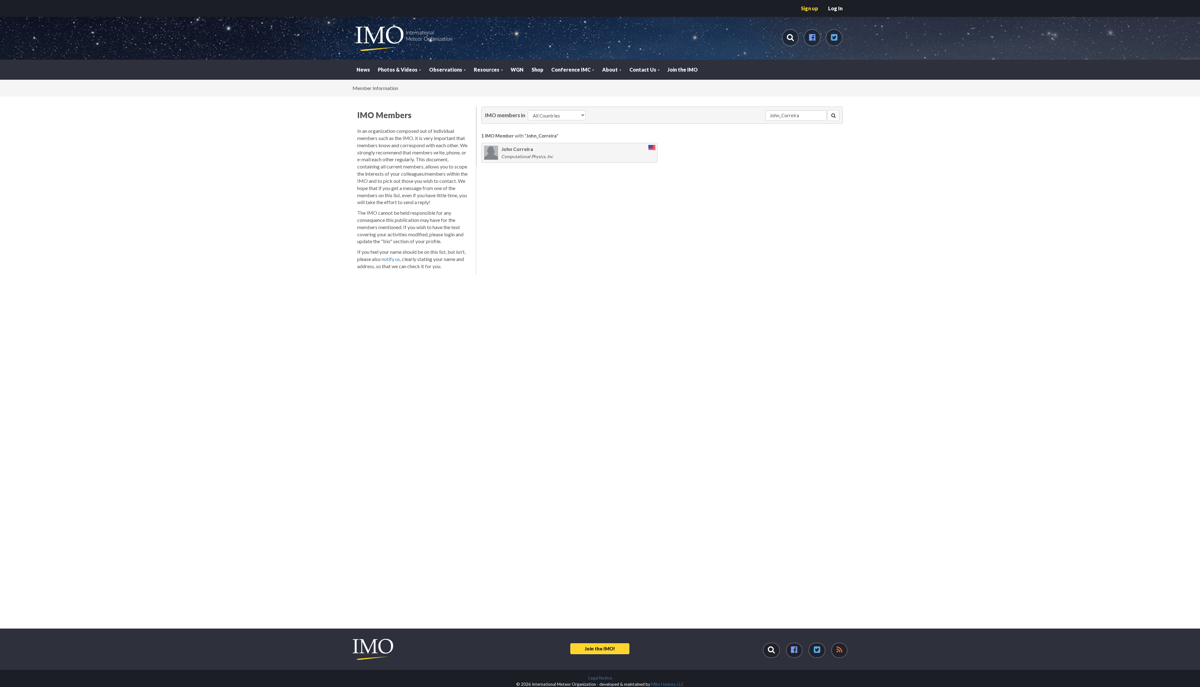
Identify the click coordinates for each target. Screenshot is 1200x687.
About (610, 70)
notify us (391, 259)
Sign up (809, 8)
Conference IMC (571, 70)
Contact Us (643, 70)
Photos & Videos (398, 70)
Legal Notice (600, 677)
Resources (487, 70)
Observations (446, 70)
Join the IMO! (600, 648)
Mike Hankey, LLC (667, 684)
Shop (537, 70)
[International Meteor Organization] (355, 2)
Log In (835, 8)
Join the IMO (683, 70)
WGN (517, 70)
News (363, 70)
